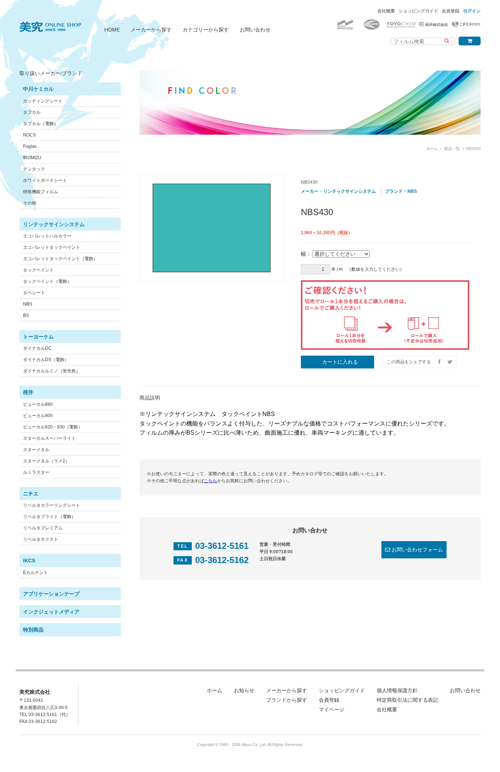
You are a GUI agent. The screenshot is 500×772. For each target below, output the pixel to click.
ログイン (472, 11)
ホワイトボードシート (45, 180)
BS (26, 315)
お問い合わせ (255, 30)
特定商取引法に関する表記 (407, 700)
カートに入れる (340, 362)
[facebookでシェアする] (439, 362)
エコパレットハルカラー (47, 236)
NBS (27, 304)
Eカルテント (35, 572)
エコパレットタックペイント (51, 247)
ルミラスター (36, 472)
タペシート (34, 292)
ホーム (432, 148)
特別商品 (33, 630)
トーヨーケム (38, 337)
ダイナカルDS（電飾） (46, 359)
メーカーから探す (151, 30)
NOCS (29, 135)
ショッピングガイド (418, 11)
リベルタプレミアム (43, 528)
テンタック (34, 169)
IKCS (29, 560)
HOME (112, 30)
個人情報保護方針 (397, 690)
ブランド (394, 191)
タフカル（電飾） (40, 123)
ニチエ (30, 493)
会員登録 (450, 11)
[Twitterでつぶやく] (450, 362)
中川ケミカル (38, 89)
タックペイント (38, 270)
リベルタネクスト (40, 539)
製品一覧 (452, 148)
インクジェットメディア (51, 612)
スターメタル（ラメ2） (46, 461)
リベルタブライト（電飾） (49, 516)
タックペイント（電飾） (47, 281)
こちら (210, 480)
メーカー (309, 191)
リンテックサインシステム (54, 224)
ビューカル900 (38, 415)
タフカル (32, 112)
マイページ (331, 709)
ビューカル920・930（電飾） (52, 427)
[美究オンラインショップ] (50, 22)
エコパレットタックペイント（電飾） (60, 258)
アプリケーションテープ (51, 594)
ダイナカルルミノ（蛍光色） (51, 371)
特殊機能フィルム (40, 191)
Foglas (30, 146)
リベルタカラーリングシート (51, 505)
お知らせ (244, 690)
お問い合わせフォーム (417, 549)
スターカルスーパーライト (49, 438)
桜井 (28, 392)
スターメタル (36, 449)
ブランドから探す (286, 700)
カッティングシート (43, 101)
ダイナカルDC (37, 348)
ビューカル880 (38, 404)
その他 (29, 203)
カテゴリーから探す (206, 30)
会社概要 (386, 11)
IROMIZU (32, 157)
